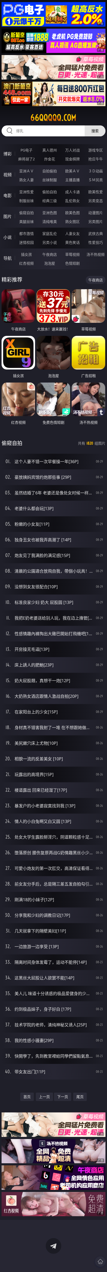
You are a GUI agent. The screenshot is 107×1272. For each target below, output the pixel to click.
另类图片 (95, 221)
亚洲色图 (49, 212)
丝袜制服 (49, 179)
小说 (7, 237)
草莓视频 (72, 254)
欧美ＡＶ (72, 170)
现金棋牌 (72, 158)
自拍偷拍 (49, 170)
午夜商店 (49, 254)
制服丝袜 (26, 200)
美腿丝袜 (26, 221)
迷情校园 (26, 242)
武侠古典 (95, 233)
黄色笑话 (72, 242)
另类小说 (49, 242)
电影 (7, 195)
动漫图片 (95, 212)
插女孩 (26, 254)
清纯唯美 (49, 221)
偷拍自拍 (49, 191)
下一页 (62, 1096)
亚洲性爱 (26, 191)
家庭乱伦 (49, 233)
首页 (27, 1096)
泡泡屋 (49, 263)
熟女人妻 (26, 179)
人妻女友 (72, 233)
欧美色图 (72, 212)
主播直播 (72, 179)
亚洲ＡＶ (26, 170)
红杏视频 (26, 263)
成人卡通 (72, 191)
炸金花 (49, 158)
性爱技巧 (95, 242)
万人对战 (72, 150)
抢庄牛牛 (95, 158)
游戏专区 (95, 150)
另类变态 (95, 200)
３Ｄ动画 (95, 170)
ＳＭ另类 (95, 179)
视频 (7, 175)
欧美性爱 (95, 191)
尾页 (80, 1096)
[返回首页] (100, 1261)
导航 (7, 258)
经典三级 (49, 200)
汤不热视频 (95, 254)
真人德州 (49, 150)
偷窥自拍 (26, 212)
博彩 (7, 154)
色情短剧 (72, 263)
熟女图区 (72, 221)
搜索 (95, 130)
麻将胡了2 (26, 158)
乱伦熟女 (72, 200)
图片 (7, 216)
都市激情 (26, 233)
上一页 (44, 1096)
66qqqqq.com (53, 117)
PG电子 (26, 150)
